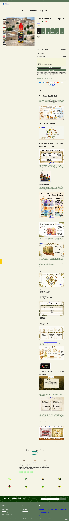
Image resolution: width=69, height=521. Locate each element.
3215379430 (41, 515)
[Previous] (4, 19)
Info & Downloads (5, 509)
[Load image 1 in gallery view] (4, 23)
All (27, 13)
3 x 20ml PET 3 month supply (48, 31)
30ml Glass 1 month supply (43, 31)
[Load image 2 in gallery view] (4, 27)
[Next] (4, 44)
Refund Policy (24, 509)
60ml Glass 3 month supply (52, 31)
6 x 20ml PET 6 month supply (57, 31)
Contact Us (4, 511)
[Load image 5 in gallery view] (4, 41)
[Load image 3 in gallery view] (4, 32)
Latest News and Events (6, 512)
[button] (64, 3)
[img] (34, 451)
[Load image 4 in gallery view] (4, 37)
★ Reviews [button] (0, 261)
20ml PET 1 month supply (39, 31)
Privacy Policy (24, 508)
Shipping (38, 23)
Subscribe (62, 498)
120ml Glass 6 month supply (62, 31)
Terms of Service (25, 511)
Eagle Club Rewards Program (7, 514)
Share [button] (39, 41)
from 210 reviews (34, 452)
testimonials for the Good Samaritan (50, 342)
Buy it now (51, 70)
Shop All (3, 508)
